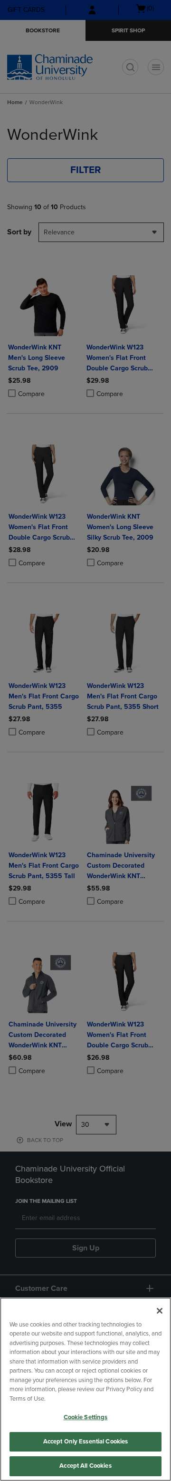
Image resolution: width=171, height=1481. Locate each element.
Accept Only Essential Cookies (85, 1441)
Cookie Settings (86, 1417)
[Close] (159, 1310)
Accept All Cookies (85, 1466)
